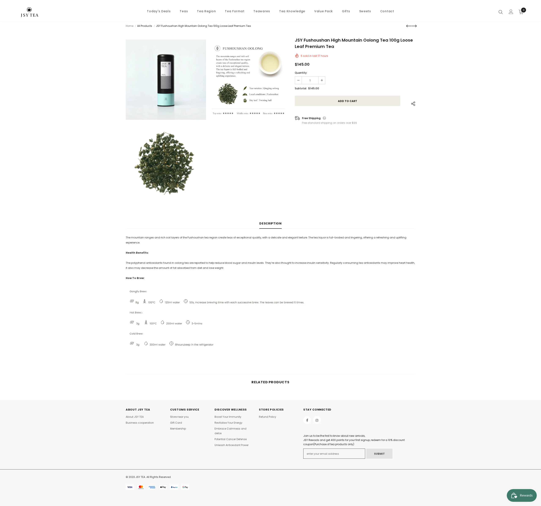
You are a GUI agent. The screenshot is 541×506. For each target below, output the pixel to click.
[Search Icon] (501, 12)
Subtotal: (301, 88)
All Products (144, 26)
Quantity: (301, 73)
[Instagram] (317, 420)
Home (129, 26)
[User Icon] (511, 12)
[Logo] (42, 12)
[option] (166, 122)
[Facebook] (307, 420)
